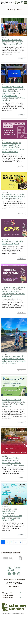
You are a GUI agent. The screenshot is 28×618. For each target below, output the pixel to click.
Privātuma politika (7, 595)
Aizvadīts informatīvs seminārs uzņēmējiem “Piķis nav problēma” (12, 41)
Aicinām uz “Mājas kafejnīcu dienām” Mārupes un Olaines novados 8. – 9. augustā (13, 461)
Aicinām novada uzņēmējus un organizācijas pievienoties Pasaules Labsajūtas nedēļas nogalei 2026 (12, 514)
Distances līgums (7, 597)
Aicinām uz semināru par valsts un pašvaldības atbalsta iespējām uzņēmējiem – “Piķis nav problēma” (13, 291)
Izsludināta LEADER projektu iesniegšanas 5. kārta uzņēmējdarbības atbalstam (13, 403)
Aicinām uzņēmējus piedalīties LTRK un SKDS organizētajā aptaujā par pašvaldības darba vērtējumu (13, 147)
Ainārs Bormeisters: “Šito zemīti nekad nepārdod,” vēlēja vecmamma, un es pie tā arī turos (13, 359)
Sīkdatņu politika (7, 593)
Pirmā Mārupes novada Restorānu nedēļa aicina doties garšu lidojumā (13, 196)
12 (20, 542)
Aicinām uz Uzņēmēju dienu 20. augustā (12, 242)
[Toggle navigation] (25, 2)
